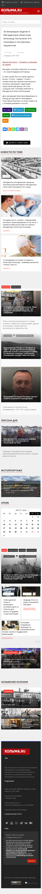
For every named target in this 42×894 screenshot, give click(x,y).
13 (21, 524)
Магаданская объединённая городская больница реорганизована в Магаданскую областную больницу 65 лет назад (20, 184)
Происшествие (13, 550)
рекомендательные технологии (19, 856)
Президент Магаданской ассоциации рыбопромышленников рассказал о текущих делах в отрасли (20, 453)
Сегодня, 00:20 (8, 594)
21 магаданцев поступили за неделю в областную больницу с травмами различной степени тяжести (20, 262)
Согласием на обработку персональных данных (16, 853)
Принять (31, 861)
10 (4, 524)
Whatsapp (31, 110)
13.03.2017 (6, 254)
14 (27, 524)
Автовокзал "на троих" (14, 701)
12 (15, 524)
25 (10, 532)
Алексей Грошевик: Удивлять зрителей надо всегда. (9, 726)
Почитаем (8, 691)
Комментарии (16, 287)
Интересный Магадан (21, 115)
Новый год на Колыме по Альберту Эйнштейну (31, 716)
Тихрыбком (37, 428)
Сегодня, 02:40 (9, 556)
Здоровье (21, 52)
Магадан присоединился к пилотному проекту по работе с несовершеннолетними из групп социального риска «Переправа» (19, 662)
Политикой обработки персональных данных (20, 849)
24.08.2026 (7, 293)
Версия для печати (9, 62)
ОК (6, 121)
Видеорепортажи (29, 609)
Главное (16, 293)
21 (27, 528)
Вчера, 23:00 (27, 594)
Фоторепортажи (11, 470)
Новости (17, 428)
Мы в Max (7, 110)
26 (15, 532)
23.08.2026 (7, 335)
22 (32, 528)
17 (4, 528)
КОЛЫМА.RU (11, 10)
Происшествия (22, 369)
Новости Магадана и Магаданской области (16, 13)
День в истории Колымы (12, 190)
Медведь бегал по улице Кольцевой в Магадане (30, 602)
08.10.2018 (6, 214)
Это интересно (31, 550)
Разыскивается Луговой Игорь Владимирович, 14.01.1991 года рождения (19, 408)
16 (38, 524)
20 (21, 528)
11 (10, 524)
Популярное (6, 287)
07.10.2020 (6, 176)
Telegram (19, 110)
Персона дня (9, 420)
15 (32, 524)
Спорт (24, 293)
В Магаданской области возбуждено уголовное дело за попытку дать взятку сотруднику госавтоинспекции (11, 607)
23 (38, 528)
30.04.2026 (7, 428)
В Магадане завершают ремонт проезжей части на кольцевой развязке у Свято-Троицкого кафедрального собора (20, 488)
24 (4, 532)
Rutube (6, 115)
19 (15, 528)
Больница (8, 52)
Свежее (4, 550)
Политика (22, 550)
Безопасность (7, 638)
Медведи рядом (29, 608)
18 (10, 528)
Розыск (32, 369)
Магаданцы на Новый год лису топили (9, 716)
